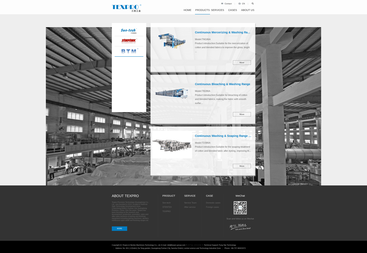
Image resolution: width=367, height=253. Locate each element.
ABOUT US (247, 10)
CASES (232, 10)
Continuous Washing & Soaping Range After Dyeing (230, 135)
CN (243, 3)
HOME (187, 10)
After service (190, 207)
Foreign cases (212, 207)
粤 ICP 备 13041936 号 (195, 245)
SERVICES (217, 10)
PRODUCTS (202, 10)
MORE (119, 229)
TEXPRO (166, 211)
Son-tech (166, 203)
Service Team (190, 203)
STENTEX (167, 207)
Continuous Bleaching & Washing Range (222, 84)
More (242, 62)
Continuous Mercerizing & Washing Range (224, 32)
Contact (228, 3)
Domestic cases (213, 203)
